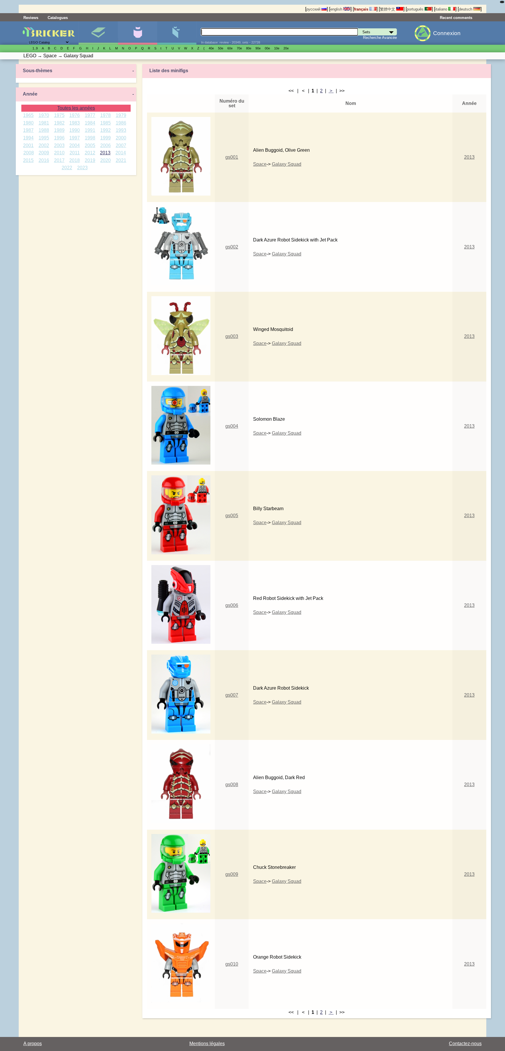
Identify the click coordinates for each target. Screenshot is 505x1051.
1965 (28, 115)
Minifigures (137, 33)
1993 (121, 130)
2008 (28, 152)
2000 (121, 137)
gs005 (231, 515)
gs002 (231, 246)
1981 (44, 122)
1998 (90, 137)
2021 (121, 160)
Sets (98, 33)
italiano (441, 9)
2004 (74, 145)
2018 (74, 160)
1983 (74, 122)
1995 (44, 137)
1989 (59, 130)
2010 (59, 152)
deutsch (466, 9)
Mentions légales (207, 1043)
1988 (44, 130)
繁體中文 (388, 9)
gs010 (231, 964)
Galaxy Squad (286, 164)
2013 (105, 152)
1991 (90, 130)
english (336, 9)
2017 (59, 160)
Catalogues (58, 17)
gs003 (231, 336)
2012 (90, 152)
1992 (105, 130)
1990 (74, 130)
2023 (82, 167)
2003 (59, 145)
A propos (32, 1043)
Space (260, 164)
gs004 (231, 426)
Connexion (447, 33)
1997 (74, 137)
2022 (67, 167)
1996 (59, 137)
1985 (105, 122)
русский (313, 9)
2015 (28, 160)
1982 (59, 122)
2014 (120, 152)
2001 (28, 145)
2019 (90, 160)
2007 (121, 145)
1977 (90, 115)
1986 (121, 122)
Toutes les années (76, 108)
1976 (74, 115)
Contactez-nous (465, 1043)
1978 (105, 115)
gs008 (231, 784)
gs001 (231, 157)
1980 (28, 122)
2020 (105, 160)
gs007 (231, 695)
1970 (44, 115)
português (416, 9)
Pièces (176, 33)
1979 (121, 115)
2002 (44, 145)
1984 (90, 122)
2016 (44, 160)
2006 (105, 145)
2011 (75, 152)
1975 (59, 115)
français (361, 9)
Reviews (30, 17)
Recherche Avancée (380, 37)
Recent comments (456, 17)
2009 (44, 152)
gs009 (231, 874)
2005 (90, 145)
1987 (28, 130)
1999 (105, 137)
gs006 (231, 605)
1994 (28, 137)
